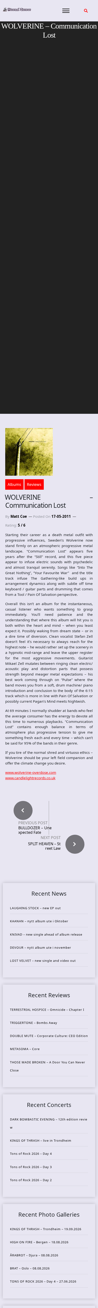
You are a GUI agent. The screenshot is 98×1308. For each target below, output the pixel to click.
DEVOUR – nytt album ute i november (40, 947)
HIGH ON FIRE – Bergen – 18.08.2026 (39, 1242)
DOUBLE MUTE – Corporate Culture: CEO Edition (49, 1036)
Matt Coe (18, 516)
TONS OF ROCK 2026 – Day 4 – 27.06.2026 (43, 1281)
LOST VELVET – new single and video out (43, 960)
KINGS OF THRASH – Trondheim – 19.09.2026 (45, 1229)
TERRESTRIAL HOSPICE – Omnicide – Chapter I (47, 1009)
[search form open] (86, 11)
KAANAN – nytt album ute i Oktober (39, 921)
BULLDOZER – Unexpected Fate (35, 830)
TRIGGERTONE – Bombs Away (33, 1023)
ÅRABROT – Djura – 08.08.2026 (34, 1255)
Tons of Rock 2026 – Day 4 (31, 1153)
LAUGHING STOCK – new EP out (35, 908)
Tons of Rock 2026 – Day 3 (31, 1167)
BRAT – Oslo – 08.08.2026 (30, 1268)
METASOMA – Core (25, 1049)
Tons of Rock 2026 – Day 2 (31, 1180)
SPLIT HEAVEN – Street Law (44, 846)
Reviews (34, 484)
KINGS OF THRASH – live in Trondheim (40, 1140)
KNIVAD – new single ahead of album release (46, 934)
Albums (14, 484)
